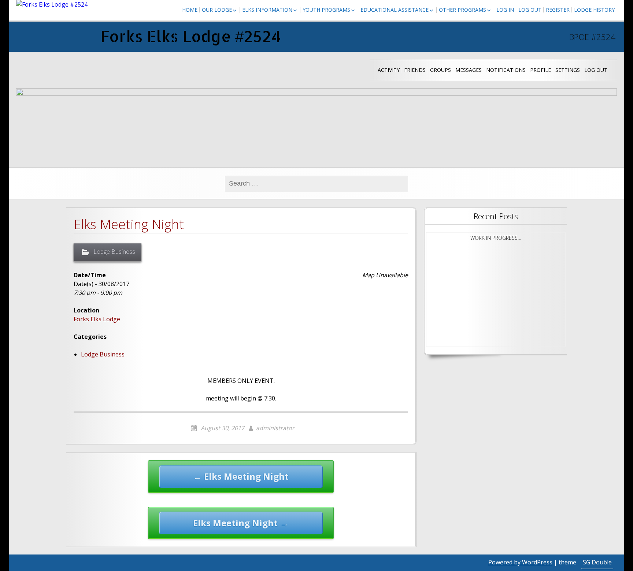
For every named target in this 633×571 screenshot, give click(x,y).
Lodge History (594, 9)
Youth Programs (326, 9)
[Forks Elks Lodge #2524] (52, 4)
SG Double (597, 562)
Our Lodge (217, 9)
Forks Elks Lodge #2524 (190, 36)
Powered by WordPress (520, 562)
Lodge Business (114, 252)
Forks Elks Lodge (97, 319)
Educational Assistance (394, 9)
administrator (275, 428)
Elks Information (267, 9)
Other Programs (462, 9)
